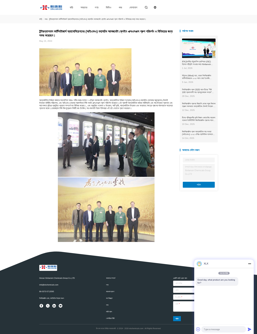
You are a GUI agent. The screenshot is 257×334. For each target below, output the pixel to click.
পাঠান (199, 184)
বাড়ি (71, 7)
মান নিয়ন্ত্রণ (109, 298)
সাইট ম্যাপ (109, 312)
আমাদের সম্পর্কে (110, 278)
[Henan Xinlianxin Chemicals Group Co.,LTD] (51, 7)
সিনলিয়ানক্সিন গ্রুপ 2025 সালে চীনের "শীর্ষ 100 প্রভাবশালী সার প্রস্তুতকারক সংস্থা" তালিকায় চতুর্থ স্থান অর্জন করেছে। (197, 91)
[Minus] (249, 263)
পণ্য (96, 7)
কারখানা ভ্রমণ (110, 291)
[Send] (249, 329)
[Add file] (198, 329)
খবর (120, 7)
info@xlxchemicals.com (48, 285)
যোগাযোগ (133, 7)
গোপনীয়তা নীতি (110, 318)
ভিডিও (108, 7)
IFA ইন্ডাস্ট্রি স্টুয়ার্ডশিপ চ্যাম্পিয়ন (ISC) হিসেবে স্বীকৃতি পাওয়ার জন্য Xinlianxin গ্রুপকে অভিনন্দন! (196, 63)
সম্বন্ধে (84, 7)
